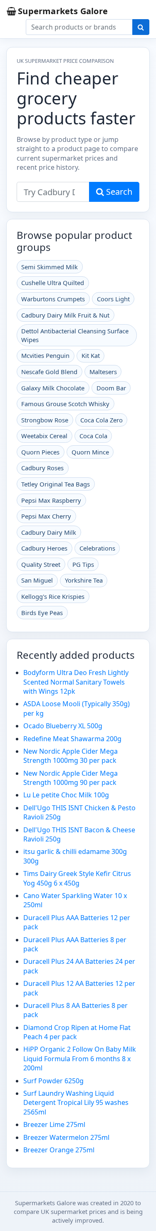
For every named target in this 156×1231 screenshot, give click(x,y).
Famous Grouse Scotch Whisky (65, 404)
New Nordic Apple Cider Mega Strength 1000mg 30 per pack (70, 756)
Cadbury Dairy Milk (48, 532)
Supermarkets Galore (63, 11)
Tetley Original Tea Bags (55, 484)
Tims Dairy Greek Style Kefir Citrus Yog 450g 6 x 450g (77, 878)
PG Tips (83, 564)
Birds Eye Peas (42, 612)
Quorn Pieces (40, 452)
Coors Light (113, 299)
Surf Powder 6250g (53, 1080)
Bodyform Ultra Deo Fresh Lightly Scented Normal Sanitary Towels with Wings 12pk (76, 682)
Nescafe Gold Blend (49, 371)
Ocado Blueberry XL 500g (62, 725)
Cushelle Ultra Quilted (52, 282)
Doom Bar (111, 388)
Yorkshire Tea (84, 580)
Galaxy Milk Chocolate (52, 388)
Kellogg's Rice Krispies (52, 596)
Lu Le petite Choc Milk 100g (66, 794)
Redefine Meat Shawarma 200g (72, 738)
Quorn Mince (90, 452)
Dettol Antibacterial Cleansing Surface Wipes (75, 335)
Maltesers (103, 371)
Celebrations (97, 548)
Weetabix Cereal (44, 436)
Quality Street (40, 564)
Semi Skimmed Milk (49, 267)
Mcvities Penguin (45, 355)
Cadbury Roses (42, 468)
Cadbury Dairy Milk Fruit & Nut (65, 315)
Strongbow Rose (44, 420)
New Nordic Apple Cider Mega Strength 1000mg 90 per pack (70, 778)
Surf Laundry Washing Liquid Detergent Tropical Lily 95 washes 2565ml (76, 1103)
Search (118, 191)
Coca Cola (93, 436)
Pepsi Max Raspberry (51, 500)
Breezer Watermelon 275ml (66, 1137)
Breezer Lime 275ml (54, 1124)
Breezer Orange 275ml (58, 1149)
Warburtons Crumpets (53, 299)
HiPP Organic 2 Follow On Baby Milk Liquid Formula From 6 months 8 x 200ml (79, 1058)
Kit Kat (91, 355)
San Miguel (37, 580)
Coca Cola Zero (101, 420)
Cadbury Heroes (44, 548)
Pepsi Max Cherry (46, 516)
